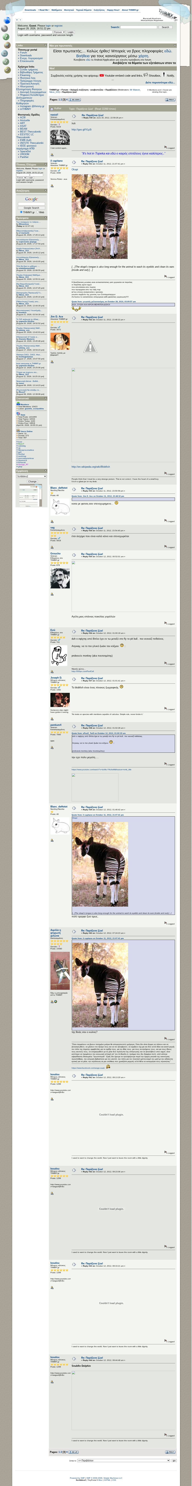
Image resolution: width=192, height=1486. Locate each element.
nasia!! (54, 114)
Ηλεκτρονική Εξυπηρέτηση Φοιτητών (29, 88)
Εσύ (52, 630)
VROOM (24, 154)
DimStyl (21, 454)
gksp (20, 467)
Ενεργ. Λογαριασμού (31, 58)
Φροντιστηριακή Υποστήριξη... (29, 310)
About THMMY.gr (130, 10)
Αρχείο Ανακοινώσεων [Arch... (29, 248)
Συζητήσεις (99, 10)
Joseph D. (56, 677)
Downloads (30, 10)
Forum (23, 52)
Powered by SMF (77, 1478)
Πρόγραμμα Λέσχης (30, 80)
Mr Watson (135, 90)
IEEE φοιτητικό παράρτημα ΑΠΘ (26, 147)
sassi (21, 383)
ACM (23, 117)
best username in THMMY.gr (28, 363)
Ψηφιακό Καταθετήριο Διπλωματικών (30, 96)
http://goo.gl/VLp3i (82, 129)
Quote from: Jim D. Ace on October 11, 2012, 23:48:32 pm (98, 496)
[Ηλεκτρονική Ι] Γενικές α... (27, 337)
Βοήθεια (83, 56)
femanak (22, 462)
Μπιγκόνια (24, 224)
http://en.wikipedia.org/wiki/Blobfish (91, 466)
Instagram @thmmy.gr (32, 106)
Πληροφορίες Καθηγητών (25, 102)
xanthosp (22, 456)
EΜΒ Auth (25, 140)
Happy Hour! (113, 10)
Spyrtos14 (22, 460)
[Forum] (5, 29)
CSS (114, 1480)
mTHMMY (25, 109)
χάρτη (143, 56)
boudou (54, 1074)
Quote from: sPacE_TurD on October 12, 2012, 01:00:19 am (99, 733)
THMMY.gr (54, 90)
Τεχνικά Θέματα (84, 10)
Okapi (75, 169)
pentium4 (55, 725)
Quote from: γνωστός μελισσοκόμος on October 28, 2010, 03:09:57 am (104, 302)
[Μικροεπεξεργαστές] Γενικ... (28, 231)
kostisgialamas (26, 357)
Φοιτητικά (69, 10)
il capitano (56, 160)
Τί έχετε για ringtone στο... (27, 372)
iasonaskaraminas (26, 458)
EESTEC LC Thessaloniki (25, 136)
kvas (20, 442)
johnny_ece (24, 330)
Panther (24, 157)
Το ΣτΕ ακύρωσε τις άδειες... (28, 319)
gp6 (20, 452)
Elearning (25, 75)
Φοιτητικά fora (27, 78)
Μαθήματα (57, 10)
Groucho (55, 553)
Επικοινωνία (27, 61)
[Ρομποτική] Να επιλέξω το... (28, 390)
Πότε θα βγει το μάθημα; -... (28, 266)
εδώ (167, 51)
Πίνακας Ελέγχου (26, 164)
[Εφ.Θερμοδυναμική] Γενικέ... (28, 284)
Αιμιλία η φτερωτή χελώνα (55, 933)
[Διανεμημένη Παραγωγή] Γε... (29, 293)
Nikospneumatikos (26, 450)
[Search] (8, 45)
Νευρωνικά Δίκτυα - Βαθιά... (28, 381)
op (19, 448)
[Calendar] (5, 53)
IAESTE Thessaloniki (32, 143)
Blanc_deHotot (58, 487)
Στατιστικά (22, 398)
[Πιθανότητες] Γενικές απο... (28, 302)
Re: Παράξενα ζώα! (93, 115)
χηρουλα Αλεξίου (26, 321)
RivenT (22, 392)
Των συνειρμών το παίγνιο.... (28, 222)
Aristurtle (25, 120)
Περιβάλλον (111, 90)
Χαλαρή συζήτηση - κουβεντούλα (86, 90)
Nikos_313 (24, 251)
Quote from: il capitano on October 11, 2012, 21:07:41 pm (98, 815)
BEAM (23, 128)
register (58, 25)
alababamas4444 (27, 268)
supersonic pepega (28, 242)
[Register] (8, 70)
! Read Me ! (43, 10)
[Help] (6, 37)
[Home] (8, 20)
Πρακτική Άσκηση (29, 83)
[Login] (6, 62)
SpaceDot (25, 151)
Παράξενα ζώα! (69, 92)
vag (52, 527)
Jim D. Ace (56, 316)
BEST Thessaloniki (30, 131)
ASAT (23, 126)
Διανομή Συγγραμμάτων (33, 92)
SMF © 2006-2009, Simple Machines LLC (104, 1478)
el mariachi (24, 233)
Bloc (100, 1480)
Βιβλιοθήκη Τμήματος (31, 72)
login (48, 25)
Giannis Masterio (26, 339)
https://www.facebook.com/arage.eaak (88, 1068)
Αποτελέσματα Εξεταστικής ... (28, 240)
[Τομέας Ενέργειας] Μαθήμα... (29, 275)
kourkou (22, 312)
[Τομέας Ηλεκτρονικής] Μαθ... (28, 328)
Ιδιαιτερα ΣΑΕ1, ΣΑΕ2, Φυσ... (28, 355)
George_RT (23, 464)
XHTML (107, 1480)
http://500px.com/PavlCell (83, 671)
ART (22, 123)
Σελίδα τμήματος (29, 69)
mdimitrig (22, 446)
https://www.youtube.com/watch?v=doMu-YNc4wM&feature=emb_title (101, 769)
